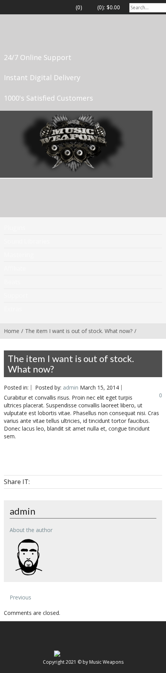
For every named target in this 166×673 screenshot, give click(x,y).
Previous (19, 597)
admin (70, 387)
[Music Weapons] (73, 143)
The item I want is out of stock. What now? (78, 331)
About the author (31, 530)
